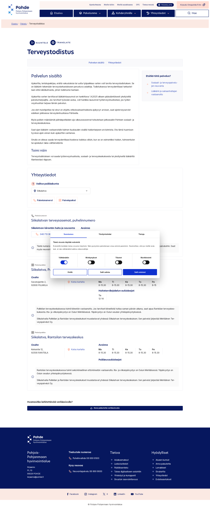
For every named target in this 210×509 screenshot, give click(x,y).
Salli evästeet (140, 272)
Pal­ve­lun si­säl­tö (96, 62)
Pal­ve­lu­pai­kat (69, 200)
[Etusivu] (51, 13)
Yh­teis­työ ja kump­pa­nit (125, 475)
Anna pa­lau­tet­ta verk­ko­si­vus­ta (106, 408)
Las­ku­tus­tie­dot (121, 464)
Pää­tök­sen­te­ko (121, 468)
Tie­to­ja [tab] (141, 234)
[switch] (91, 262)
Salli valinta (105, 272)
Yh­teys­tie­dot (114, 62)
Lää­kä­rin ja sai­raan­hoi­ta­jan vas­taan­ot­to (164, 93)
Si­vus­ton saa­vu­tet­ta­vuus (126, 479)
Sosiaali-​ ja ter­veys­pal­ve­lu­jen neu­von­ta (164, 84)
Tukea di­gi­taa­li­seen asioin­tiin (127, 471)
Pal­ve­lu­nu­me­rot (45, 200)
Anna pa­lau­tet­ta (163, 464)
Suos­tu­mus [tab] (69, 234)
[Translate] (165, 5)
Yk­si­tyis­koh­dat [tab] (105, 234)
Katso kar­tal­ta (78, 282)
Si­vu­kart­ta (160, 471)
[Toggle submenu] (99, 13)
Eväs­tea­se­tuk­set (163, 479)
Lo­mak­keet (161, 468)
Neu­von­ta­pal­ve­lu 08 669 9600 (87, 471)
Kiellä (70, 272)
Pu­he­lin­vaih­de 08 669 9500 (86, 458)
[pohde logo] (20, 9)
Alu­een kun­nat (162, 460)
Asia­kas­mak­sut (121, 460)
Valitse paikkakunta (46, 183)
